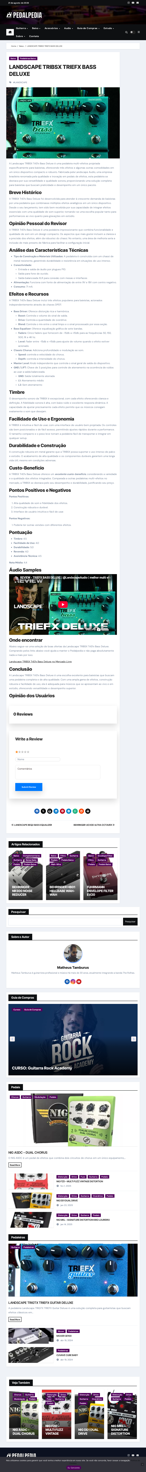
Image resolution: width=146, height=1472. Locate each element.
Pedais (17, 864)
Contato (34, 36)
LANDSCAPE (21, 82)
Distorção (63, 1177)
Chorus (14, 1097)
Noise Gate (31, 860)
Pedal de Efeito (41, 1009)
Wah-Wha (56, 864)
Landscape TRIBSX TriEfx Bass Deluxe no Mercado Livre (40, 661)
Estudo (108, 28)
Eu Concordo (74, 1468)
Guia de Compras (87, 28)
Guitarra (21, 28)
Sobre (20, 36)
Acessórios (52, 28)
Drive (74, 1177)
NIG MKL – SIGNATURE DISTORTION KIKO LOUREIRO (83, 1219)
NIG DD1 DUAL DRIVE (67, 1200)
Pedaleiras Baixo (28, 58)
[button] (139, 32)
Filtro (63, 855)
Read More (15, 1165)
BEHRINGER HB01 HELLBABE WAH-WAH (62, 890)
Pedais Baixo (30, 864)
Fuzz (83, 1177)
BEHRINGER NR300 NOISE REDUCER (22, 890)
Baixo (35, 28)
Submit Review (29, 787)
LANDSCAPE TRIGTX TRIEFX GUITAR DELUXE (40, 1303)
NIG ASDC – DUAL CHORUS (27, 1152)
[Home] (10, 32)
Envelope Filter (105, 855)
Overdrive (98, 1196)
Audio (68, 28)
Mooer (61, 1331)
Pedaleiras (29, 1247)
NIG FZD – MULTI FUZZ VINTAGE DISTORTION (79, 1181)
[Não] (142, 1464)
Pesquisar (18, 912)
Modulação (40, 1097)
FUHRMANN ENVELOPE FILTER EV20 (100, 890)
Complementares (31, 855)
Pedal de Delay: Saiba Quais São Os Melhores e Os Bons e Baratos (72, 1068)
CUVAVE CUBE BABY (67, 1355)
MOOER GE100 (64, 1335)
